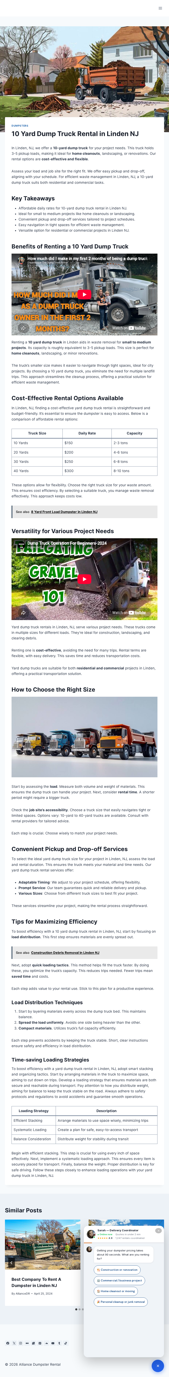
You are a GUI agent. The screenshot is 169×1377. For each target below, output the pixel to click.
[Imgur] (33, 1343)
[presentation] (42, 1245)
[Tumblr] (59, 1343)
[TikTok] (65, 1343)
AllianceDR (23, 1293)
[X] (14, 1343)
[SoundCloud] (46, 1343)
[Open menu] (160, 8)
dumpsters (20, 125)
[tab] (76, 1309)
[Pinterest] (40, 1343)
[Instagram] (20, 1343)
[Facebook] (8, 1343)
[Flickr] (27, 1343)
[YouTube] (53, 1343)
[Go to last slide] (11, 1263)
